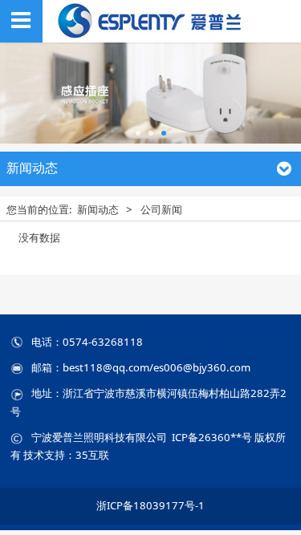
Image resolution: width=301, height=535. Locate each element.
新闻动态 (98, 209)
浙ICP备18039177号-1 (150, 505)
